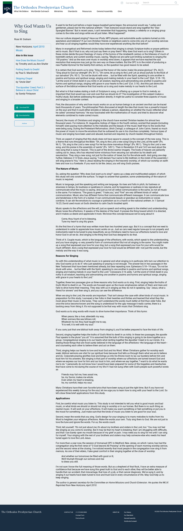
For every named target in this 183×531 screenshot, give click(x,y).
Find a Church (80, 518)
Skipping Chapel (24, 78)
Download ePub (24, 115)
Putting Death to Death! (27, 69)
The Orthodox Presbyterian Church (44, 7)
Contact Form (80, 515)
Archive (24, 123)
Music (19, 50)
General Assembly (105, 11)
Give (120, 11)
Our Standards (128, 515)
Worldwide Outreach (130, 521)
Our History (127, 512)
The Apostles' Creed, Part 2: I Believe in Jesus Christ (30, 89)
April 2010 (38, 46)
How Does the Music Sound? (30, 60)
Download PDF (24, 107)
